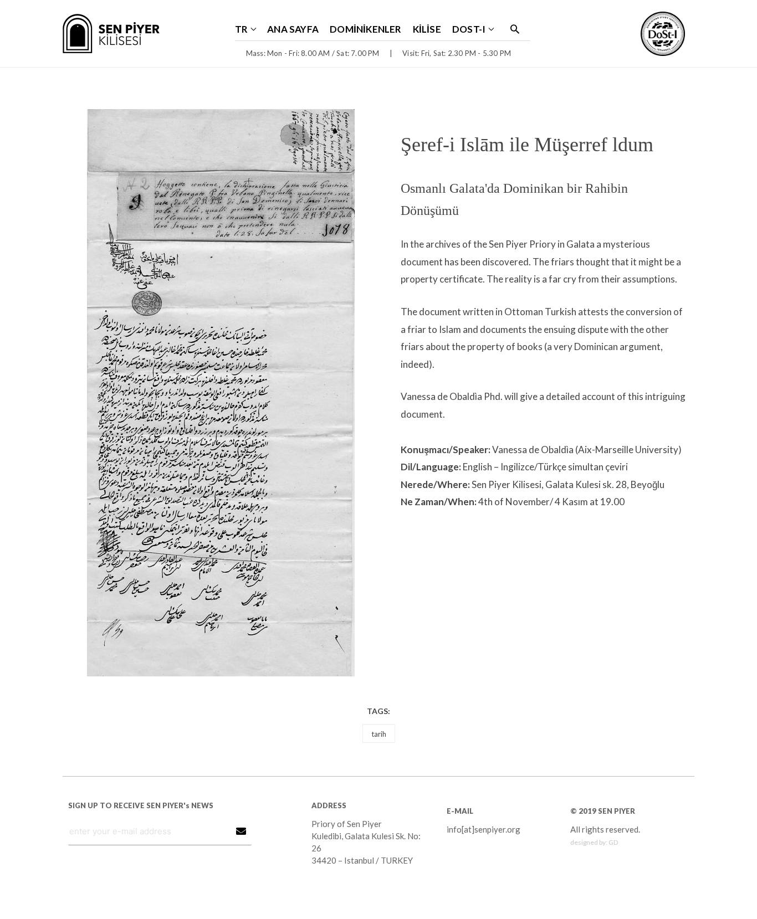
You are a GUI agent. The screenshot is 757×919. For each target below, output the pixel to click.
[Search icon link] (515, 29)
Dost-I (468, 29)
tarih (378, 734)
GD (613, 842)
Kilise (427, 29)
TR (241, 29)
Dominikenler (366, 29)
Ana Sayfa (293, 29)
